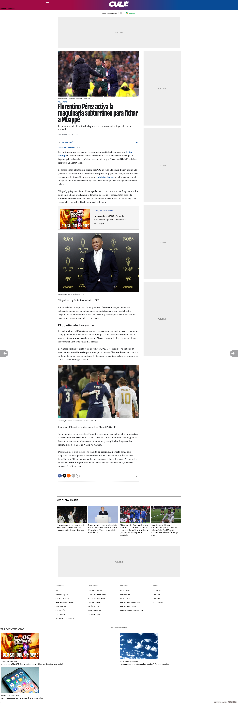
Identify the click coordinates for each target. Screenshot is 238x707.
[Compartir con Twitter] (64, 476)
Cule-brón (60, 610)
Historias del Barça (65, 618)
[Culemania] (119, 4)
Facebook (157, 590)
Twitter (156, 594)
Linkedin (157, 598)
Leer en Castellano (7, 9)
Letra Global (94, 614)
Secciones (60, 614)
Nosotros (125, 590)
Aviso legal (125, 598)
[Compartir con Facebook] (60, 476)
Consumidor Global (97, 594)
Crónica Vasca (95, 602)
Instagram (158, 602)
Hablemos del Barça (65, 602)
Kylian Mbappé (67, 142)
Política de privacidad (130, 602)
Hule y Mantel (94, 610)
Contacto (125, 594)
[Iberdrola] (130, 13)
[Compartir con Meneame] (69, 476)
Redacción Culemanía (67, 147)
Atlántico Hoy (94, 606)
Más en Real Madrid (67, 500)
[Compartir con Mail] (73, 476)
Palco (58, 590)
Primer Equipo (62, 594)
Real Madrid (62, 102)
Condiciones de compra (131, 610)
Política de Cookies (129, 606)
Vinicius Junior (105, 177)
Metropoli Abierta (96, 598)
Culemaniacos (62, 598)
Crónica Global (95, 590)
